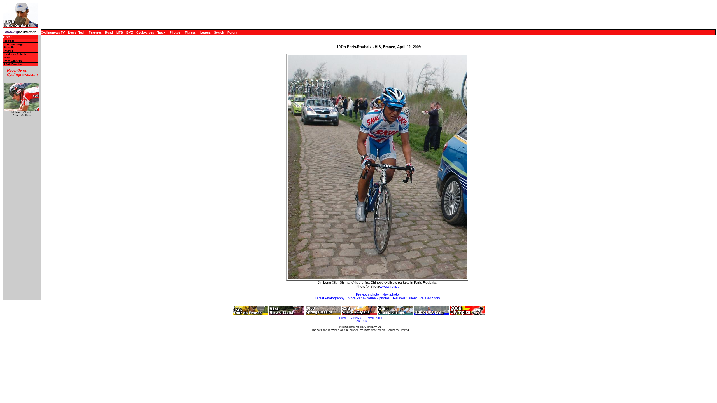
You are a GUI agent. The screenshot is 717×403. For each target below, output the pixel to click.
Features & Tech (15, 54)
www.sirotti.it (389, 287)
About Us (361, 320)
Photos (175, 32)
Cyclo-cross (145, 32)
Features (95, 32)
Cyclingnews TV (53, 32)
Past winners (13, 60)
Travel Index (374, 317)
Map (7, 57)
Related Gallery (405, 298)
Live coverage (14, 44)
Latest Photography (329, 298)
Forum (232, 32)
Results (9, 40)
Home (8, 37)
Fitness (190, 32)
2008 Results (13, 64)
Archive (356, 317)
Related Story (429, 298)
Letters (205, 32)
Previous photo (367, 294)
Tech (81, 32)
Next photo (390, 294)
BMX (129, 32)
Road (109, 32)
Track (161, 32)
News (72, 32)
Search (219, 32)
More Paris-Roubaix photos (369, 298)
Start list (9, 47)
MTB (119, 32)
